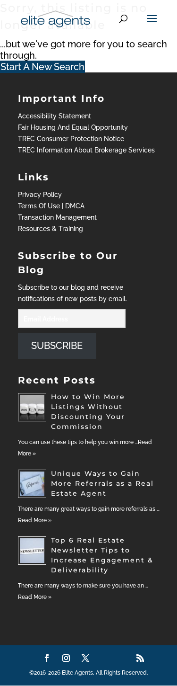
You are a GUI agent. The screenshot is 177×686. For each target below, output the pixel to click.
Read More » (34, 520)
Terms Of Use (39, 206)
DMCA (74, 206)
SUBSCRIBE (57, 345)
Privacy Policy (40, 194)
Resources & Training (50, 228)
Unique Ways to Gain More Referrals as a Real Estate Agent (102, 483)
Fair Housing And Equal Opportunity (73, 127)
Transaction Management (57, 217)
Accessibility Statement (54, 116)
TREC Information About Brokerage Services (86, 150)
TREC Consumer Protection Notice (71, 139)
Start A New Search (42, 66)
